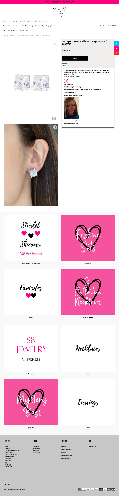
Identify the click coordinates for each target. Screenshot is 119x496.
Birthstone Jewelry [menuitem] (27, 26)
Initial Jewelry (8, 458)
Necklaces (88, 374)
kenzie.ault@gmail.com (66, 458)
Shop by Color (8, 460)
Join (6, 462)
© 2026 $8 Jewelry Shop (9, 489)
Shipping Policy (8, 466)
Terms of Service (36, 452)
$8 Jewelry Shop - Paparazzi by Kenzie (66, 2)
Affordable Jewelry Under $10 (12, 450)
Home (5, 36)
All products (31, 374)
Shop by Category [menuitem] (44, 21)
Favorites (31, 317)
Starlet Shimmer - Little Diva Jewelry (31, 263)
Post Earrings (12, 36)
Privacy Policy (36, 450)
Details (64, 65)
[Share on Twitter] (116, 48)
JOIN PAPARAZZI (92, 446)
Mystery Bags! (31, 427)
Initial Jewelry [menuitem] (39, 26)
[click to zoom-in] (55, 44)
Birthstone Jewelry (9, 456)
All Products (7, 448)
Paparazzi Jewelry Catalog (11, 454)
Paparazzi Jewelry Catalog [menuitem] (11, 26)
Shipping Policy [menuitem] (23, 30)
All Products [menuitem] (13, 21)
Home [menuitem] (5, 21)
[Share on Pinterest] (116, 52)
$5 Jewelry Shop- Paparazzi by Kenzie (73, 95)
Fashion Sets (88, 263)
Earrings (88, 427)
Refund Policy (8, 464)
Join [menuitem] (4, 30)
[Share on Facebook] (116, 43)
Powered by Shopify (20, 489)
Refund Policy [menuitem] (12, 30)
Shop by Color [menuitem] (50, 26)
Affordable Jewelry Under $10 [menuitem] (28, 21)
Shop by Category (9, 452)
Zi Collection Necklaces (88, 317)
